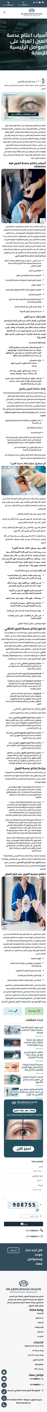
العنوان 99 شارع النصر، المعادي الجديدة (23, 1390)
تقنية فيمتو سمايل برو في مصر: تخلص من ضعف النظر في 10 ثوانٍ (31, 1091)
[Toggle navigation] (4, 12)
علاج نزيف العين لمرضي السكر (16, 1001)
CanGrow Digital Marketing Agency (18, 1401)
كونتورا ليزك (39, 1364)
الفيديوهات (39, 1327)
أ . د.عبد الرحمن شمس (28, 81)
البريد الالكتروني (37, 1176)
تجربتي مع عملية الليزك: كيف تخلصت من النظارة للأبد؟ (33, 1042)
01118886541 (23, 5)
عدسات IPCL (39, 1369)
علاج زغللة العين (26, 623)
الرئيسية (40, 1313)
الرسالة (40, 1185)
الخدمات (40, 1322)
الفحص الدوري (38, 1359)
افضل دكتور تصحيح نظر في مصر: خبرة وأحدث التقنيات (33, 1054)
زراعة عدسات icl (38, 1350)
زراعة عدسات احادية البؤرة (34, 1345)
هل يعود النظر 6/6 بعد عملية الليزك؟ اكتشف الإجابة (32, 1030)
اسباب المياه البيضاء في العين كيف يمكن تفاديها (32, 1079)
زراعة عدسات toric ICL (36, 1355)
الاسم (41, 1166)
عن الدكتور (40, 1317)
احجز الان (13, 1250)
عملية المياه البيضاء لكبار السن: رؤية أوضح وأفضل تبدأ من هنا (32, 1067)
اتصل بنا (40, 1336)
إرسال (25, 1224)
